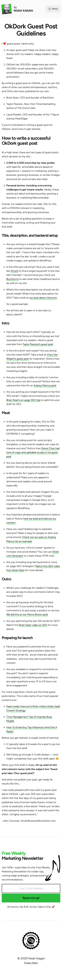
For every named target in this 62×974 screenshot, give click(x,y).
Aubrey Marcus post (45, 385)
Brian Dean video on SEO (33, 624)
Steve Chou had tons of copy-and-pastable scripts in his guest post (33, 452)
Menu (54, 8)
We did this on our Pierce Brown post (27, 614)
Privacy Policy (31, 962)
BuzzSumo (12, 278)
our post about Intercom (43, 297)
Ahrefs (14, 270)
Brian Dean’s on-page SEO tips (23, 399)
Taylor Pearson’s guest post (38, 344)
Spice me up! (31, 898)
